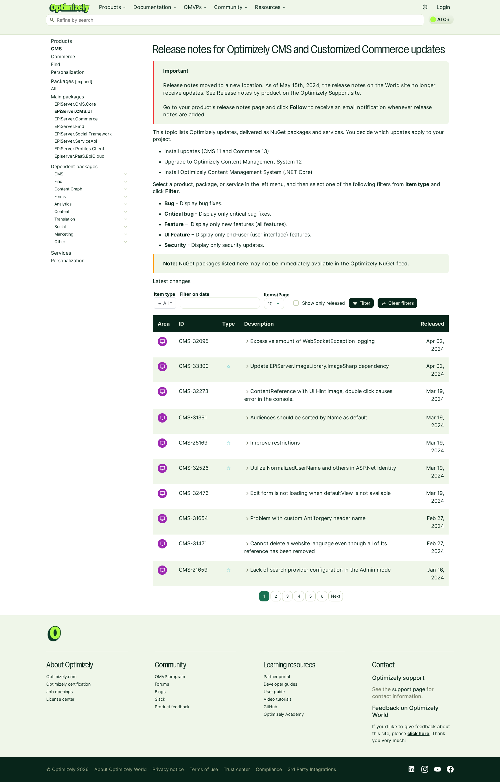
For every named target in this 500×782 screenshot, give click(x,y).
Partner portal (277, 676)
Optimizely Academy (284, 714)
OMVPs (195, 7)
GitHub (270, 706)
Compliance (269, 769)
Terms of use (204, 769)
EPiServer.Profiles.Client (79, 148)
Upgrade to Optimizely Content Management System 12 (233, 162)
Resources (270, 7)
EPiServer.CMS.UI (73, 111)
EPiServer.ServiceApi (75, 141)
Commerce (63, 56)
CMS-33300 (194, 366)
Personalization (67, 72)
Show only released (323, 303)
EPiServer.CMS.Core (75, 104)
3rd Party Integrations (312, 769)
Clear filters (397, 303)
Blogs (160, 691)
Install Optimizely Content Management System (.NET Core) (238, 172)
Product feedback (172, 706)
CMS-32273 (193, 391)
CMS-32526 (194, 468)
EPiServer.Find (69, 126)
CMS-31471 (193, 543)
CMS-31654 (193, 518)
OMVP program (170, 676)
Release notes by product (249, 93)
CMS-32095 (194, 341)
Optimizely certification (68, 684)
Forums (162, 684)
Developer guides (280, 684)
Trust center (237, 769)
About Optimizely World (120, 769)
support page (408, 689)
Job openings (59, 691)
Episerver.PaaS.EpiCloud (79, 156)
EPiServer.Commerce (76, 119)
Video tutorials (278, 699)
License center (60, 699)
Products (112, 7)
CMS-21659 (193, 570)
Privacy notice (168, 769)
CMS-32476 (194, 493)
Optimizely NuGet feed (378, 263)
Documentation (155, 7)
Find (55, 64)
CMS (56, 49)
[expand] (83, 81)
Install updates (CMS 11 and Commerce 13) (216, 151)
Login (443, 7)
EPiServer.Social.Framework (83, 134)
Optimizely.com (61, 676)
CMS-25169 (193, 443)
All (53, 88)
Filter (361, 303)
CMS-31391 (193, 417)
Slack (160, 699)
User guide (274, 691)
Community (231, 7)
